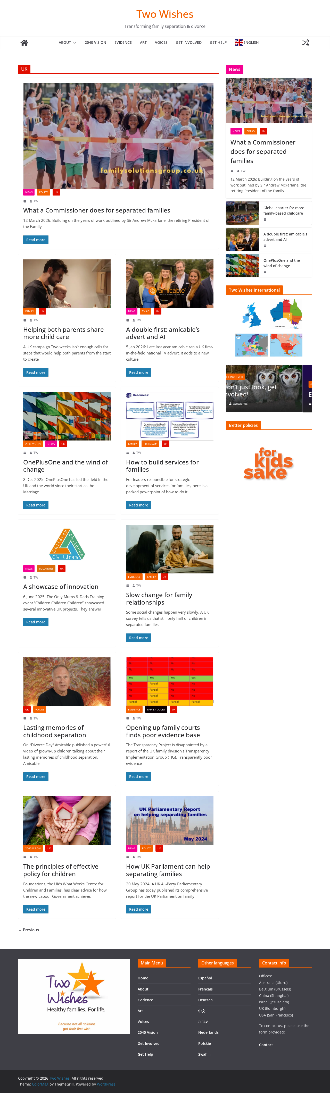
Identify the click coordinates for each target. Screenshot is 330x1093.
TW (36, 201)
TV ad (145, 311)
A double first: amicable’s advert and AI (163, 333)
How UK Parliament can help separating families (168, 870)
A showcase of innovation (60, 586)
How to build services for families (162, 466)
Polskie (204, 1043)
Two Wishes (165, 14)
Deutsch (205, 999)
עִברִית (203, 1021)
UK (56, 192)
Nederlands (208, 1032)
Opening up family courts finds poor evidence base (163, 731)
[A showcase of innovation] (67, 545)
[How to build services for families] (169, 416)
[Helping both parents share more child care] (67, 283)
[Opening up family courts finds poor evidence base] (169, 681)
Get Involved (189, 42)
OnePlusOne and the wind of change (65, 466)
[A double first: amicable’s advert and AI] (169, 283)
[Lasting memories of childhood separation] (67, 681)
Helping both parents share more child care (63, 333)
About (65, 42)
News (28, 192)
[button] (74, 43)
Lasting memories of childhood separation (54, 731)
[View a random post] (306, 43)
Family (29, 311)
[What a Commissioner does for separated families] (118, 136)
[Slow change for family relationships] (169, 549)
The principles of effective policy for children (60, 870)
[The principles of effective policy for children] (67, 820)
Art (143, 42)
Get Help (218, 42)
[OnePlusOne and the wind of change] (67, 416)
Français (205, 989)
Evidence (123, 42)
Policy (43, 192)
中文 (201, 1010)
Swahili (204, 1054)
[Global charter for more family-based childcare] (242, 213)
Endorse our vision (259, 394)
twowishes (249, 404)
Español (205, 978)
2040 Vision (95, 42)
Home (143, 978)
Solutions (46, 568)
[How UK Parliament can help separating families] (169, 820)
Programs (150, 444)
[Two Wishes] (24, 43)
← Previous (28, 929)
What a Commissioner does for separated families (96, 210)
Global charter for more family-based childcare (283, 210)
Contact (266, 1044)
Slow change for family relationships (159, 598)
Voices (161, 42)
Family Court (156, 709)
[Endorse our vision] (269, 367)
